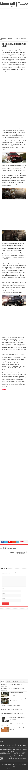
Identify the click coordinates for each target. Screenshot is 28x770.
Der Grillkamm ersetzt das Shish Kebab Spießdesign (12, 688)
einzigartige (9, 747)
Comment (4, 575)
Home (1, 38)
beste (2, 745)
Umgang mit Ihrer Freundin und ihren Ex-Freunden (17, 552)
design (17, 745)
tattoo (21, 755)
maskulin (2, 753)
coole (13, 745)
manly (5, 752)
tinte (9, 758)
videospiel (10, 759)
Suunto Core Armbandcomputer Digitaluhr (10, 705)
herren (5, 749)
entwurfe (14, 747)
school (23, 753)
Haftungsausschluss (6, 764)
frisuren (18, 747)
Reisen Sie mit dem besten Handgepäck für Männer (9, 549)
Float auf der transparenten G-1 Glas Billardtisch (11, 709)
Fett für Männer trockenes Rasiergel (17, 717)
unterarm (6, 759)
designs (24, 745)
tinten (12, 758)
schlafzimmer (19, 753)
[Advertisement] (14, 24)
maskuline (7, 753)
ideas (8, 749)
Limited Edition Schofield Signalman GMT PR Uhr (11, 684)
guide (1, 749)
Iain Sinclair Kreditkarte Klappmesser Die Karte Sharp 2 (13, 723)
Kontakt (24, 764)
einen (1, 747)
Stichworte (22, 681)
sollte (4, 755)
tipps (16, 758)
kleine (25, 749)
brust (10, 745)
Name (3, 588)
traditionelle (20, 758)
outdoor (11, 753)
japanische (21, 749)
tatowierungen (9, 755)
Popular (8, 681)
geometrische (24, 747)
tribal (1, 759)
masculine (24, 752)
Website (3, 598)
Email (3, 593)
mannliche (18, 752)
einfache (5, 747)
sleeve (1, 755)
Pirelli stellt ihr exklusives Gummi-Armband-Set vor (12, 713)
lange (1, 752)
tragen (25, 758)
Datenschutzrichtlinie (16, 764)
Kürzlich (3, 681)
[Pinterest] (14, 766)
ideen (13, 749)
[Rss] (13, 766)
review (15, 753)
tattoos (3, 758)
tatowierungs (15, 755)
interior (17, 749)
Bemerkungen (15, 681)
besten (6, 745)
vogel (13, 759)
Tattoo (5, 38)
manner (11, 751)
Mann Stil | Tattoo (14, 3)
